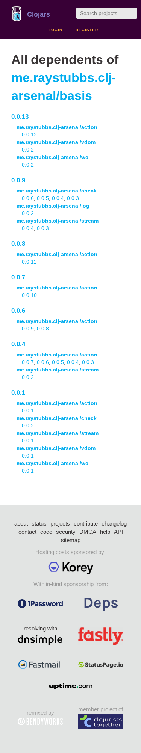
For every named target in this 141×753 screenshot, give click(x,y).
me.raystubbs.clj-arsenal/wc (52, 157)
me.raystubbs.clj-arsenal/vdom (56, 142)
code (46, 532)
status (39, 523)
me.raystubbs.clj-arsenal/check (57, 191)
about (21, 523)
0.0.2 (28, 150)
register (87, 30)
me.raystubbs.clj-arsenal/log (53, 206)
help (105, 532)
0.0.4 (58, 198)
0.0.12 (29, 135)
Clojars (38, 14)
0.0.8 (18, 243)
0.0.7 (18, 277)
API (118, 532)
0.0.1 (18, 392)
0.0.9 (18, 180)
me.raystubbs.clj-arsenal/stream (58, 221)
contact (27, 532)
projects (60, 523)
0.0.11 (29, 262)
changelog (114, 523)
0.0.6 (28, 198)
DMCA (87, 532)
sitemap (70, 540)
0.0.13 (20, 116)
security (66, 532)
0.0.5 (43, 198)
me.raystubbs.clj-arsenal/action (57, 127)
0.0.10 (29, 295)
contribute (86, 523)
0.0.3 (73, 198)
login (55, 30)
